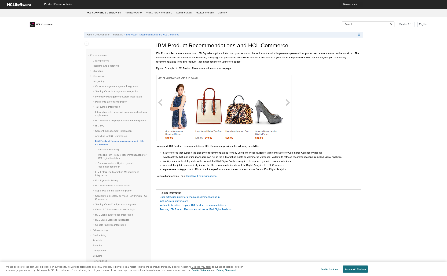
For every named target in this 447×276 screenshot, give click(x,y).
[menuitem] (133, 13)
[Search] (391, 24)
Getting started (101, 60)
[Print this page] (359, 35)
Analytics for (111, 136)
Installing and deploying (106, 65)
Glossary (222, 12)
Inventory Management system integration (118, 96)
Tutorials (97, 240)
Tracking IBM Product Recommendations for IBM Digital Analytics (196, 209)
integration (116, 91)
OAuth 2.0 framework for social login (115, 209)
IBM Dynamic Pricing (106, 180)
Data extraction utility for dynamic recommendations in (190, 196)
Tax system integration (107, 106)
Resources (350, 4)
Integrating (117, 35)
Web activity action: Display (193, 205)
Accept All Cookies (355, 269)
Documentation (184, 12)
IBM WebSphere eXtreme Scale (112, 185)
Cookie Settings (329, 269)
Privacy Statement (226, 270)
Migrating (98, 71)
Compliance (99, 250)
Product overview (133, 12)
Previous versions (205, 12)
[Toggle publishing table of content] (86, 43)
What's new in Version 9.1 (159, 12)
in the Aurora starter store (174, 200)
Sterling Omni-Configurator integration (116, 204)
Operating (98, 76)
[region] (223, 269)
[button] (88, 55)
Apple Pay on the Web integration (113, 190)
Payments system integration (111, 101)
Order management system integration (116, 86)
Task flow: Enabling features (201, 176)
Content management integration (113, 130)
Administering (100, 230)
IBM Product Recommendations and (152, 35)
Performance (100, 260)
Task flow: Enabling (108, 149)
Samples (97, 245)
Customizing (99, 235)
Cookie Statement (201, 270)
